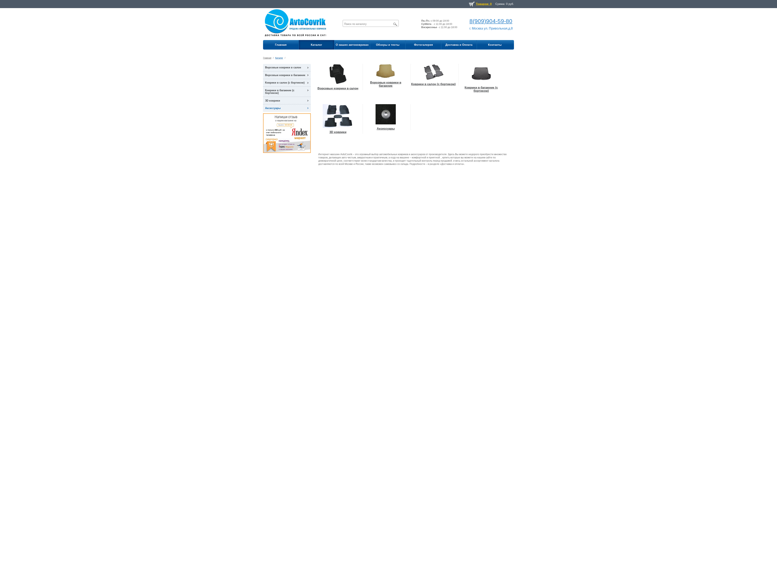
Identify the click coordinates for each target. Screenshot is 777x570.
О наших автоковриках (352, 44)
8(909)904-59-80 (490, 21)
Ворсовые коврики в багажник (285, 75)
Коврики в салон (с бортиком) (285, 82)
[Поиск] (395, 24)
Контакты (495, 44)
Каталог (316, 44)
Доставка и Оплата (458, 44)
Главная (281, 44)
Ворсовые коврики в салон (283, 67)
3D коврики (272, 100)
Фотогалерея (423, 44)
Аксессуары (273, 108)
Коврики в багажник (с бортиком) (279, 91)
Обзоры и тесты (387, 44)
